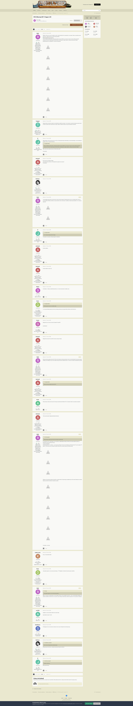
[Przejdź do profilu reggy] (35, 20)
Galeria (56, 10)
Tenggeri (38, 121)
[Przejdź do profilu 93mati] (38, 290)
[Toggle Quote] (44, 143)
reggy (39, 19)
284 (39, 167)
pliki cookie (44, 703)
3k (39, 42)
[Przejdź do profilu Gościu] (38, 324)
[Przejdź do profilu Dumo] (38, 304)
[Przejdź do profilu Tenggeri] (38, 124)
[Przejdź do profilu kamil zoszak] (38, 556)
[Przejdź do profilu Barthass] (38, 182)
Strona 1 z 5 (48, 29)
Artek (37, 399)
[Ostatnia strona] (44, 29)
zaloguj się (63, 679)
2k (39, 147)
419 (39, 408)
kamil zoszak (37, 552)
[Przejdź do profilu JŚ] (38, 142)
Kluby (49, 10)
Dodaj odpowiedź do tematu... (44, 683)
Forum (34, 10)
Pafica (97, 26)
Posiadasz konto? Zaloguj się (88, 4)
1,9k (39, 187)
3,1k (39, 329)
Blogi (52, 10)
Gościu (37, 320)
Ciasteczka (70, 698)
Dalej (42, 29)
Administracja (44, 10)
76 (39, 619)
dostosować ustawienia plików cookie (69, 703)
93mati (37, 286)
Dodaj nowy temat (65, 24)
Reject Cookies (96, 703)
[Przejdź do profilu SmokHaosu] (38, 628)
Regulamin (65, 10)
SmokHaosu (37, 624)
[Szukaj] (99, 10)
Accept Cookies (89, 703)
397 (39, 561)
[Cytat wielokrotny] (43, 117)
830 (39, 295)
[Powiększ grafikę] (48, 37)
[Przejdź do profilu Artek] (38, 403)
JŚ (37, 138)
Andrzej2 (38, 158)
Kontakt (66, 698)
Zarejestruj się (97, 4)
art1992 (37, 610)
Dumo (37, 301)
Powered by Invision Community (66, 700)
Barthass (38, 178)
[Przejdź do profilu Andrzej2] (38, 162)
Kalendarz (38, 10)
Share (72, 20)
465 (39, 633)
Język (62, 698)
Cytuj (46, 134)
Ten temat (95, 10)
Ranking (60, 10)
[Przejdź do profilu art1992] (38, 614)
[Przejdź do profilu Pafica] (94, 27)
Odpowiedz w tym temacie (76, 24)
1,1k (39, 130)
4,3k (39, 577)
